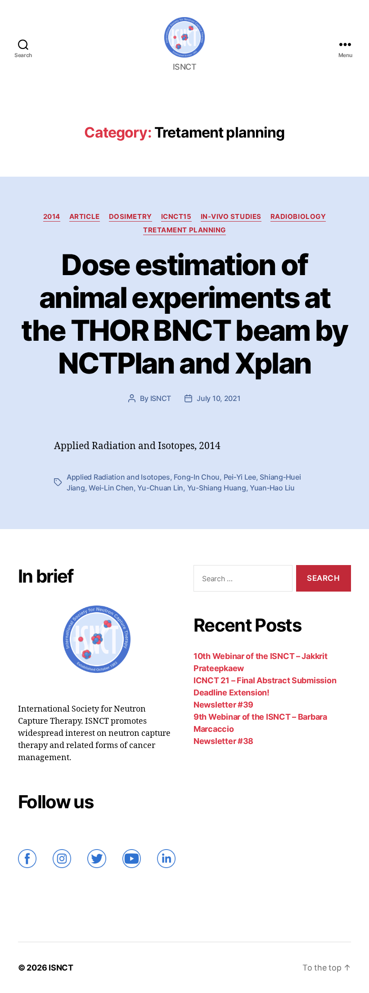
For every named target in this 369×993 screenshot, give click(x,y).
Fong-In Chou (197, 476)
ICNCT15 (176, 217)
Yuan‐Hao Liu (272, 487)
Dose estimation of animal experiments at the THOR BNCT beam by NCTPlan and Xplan (184, 313)
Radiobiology (298, 217)
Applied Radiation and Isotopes (118, 476)
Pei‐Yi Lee (240, 476)
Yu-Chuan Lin (160, 487)
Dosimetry (130, 217)
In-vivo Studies (231, 217)
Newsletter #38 (223, 741)
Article (84, 217)
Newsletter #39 (223, 704)
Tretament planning (184, 230)
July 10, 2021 (219, 398)
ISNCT (160, 398)
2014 (51, 217)
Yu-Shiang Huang (216, 487)
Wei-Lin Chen (111, 487)
